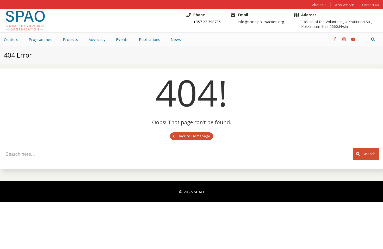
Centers (11, 39)
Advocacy (97, 39)
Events (122, 39)
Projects (70, 39)
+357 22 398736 (207, 22)
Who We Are (344, 4)
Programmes (40, 39)
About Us (319, 4)
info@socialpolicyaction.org (261, 22)
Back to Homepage (194, 136)
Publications (149, 39)
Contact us (370, 4)
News (176, 39)
